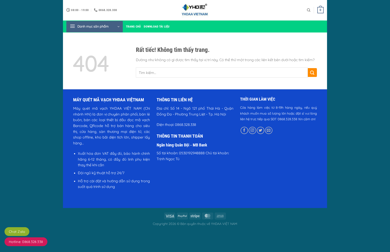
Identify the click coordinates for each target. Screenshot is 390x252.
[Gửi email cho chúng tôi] (268, 130)
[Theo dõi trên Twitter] (260, 130)
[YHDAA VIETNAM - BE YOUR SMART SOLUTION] (195, 10)
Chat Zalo (17, 231)
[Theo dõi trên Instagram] (252, 130)
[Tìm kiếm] (308, 10)
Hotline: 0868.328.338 (26, 242)
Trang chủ (133, 26)
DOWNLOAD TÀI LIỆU (156, 26)
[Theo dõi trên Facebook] (244, 130)
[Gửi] (312, 72)
